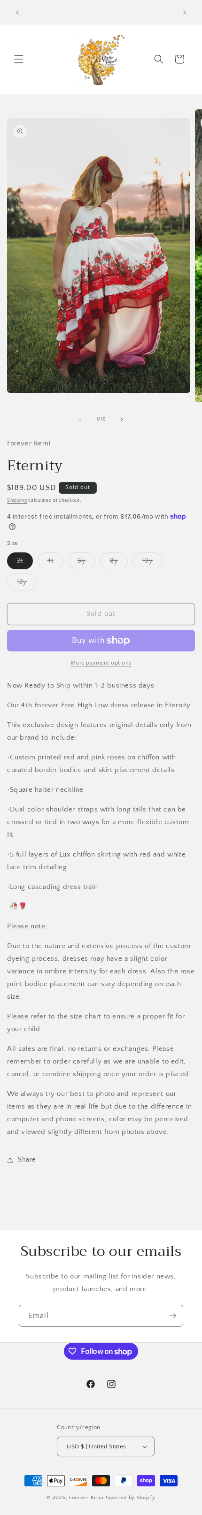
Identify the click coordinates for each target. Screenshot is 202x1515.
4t (55, 563)
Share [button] (27, 1159)
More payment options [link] (101, 663)
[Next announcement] (184, 12)
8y (119, 563)
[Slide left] (80, 419)
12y (27, 584)
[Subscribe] (172, 1316)
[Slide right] (121, 419)
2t (25, 563)
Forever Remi (86, 1497)
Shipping (17, 500)
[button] (18, 59)
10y (152, 563)
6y (86, 563)
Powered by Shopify (129, 1497)
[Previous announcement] (17, 12)
